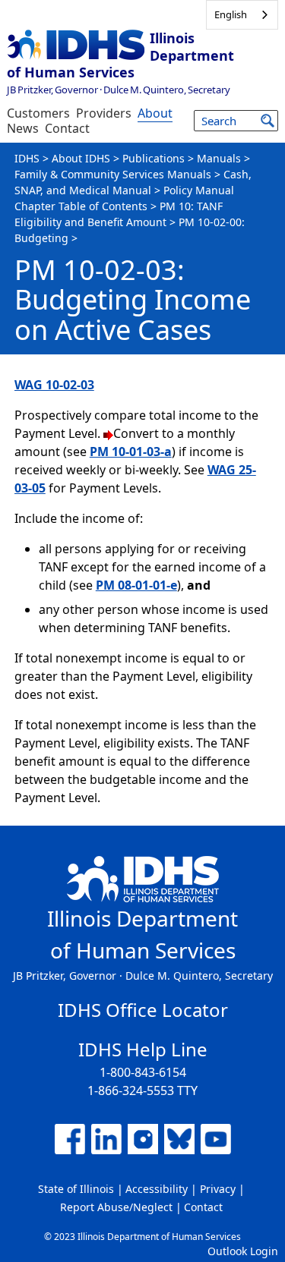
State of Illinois (76, 1189)
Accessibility (156, 1189)
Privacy (218, 1189)
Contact (67, 128)
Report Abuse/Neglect (116, 1207)
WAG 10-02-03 (54, 384)
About (155, 113)
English (230, 14)
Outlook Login (242, 1251)
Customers (38, 113)
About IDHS (81, 158)
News (23, 128)
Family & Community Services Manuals (112, 174)
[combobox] (242, 15)
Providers (103, 113)
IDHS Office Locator (143, 1009)
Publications (153, 158)
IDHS (27, 158)
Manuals (219, 158)
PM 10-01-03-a (131, 451)
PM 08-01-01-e (136, 585)
